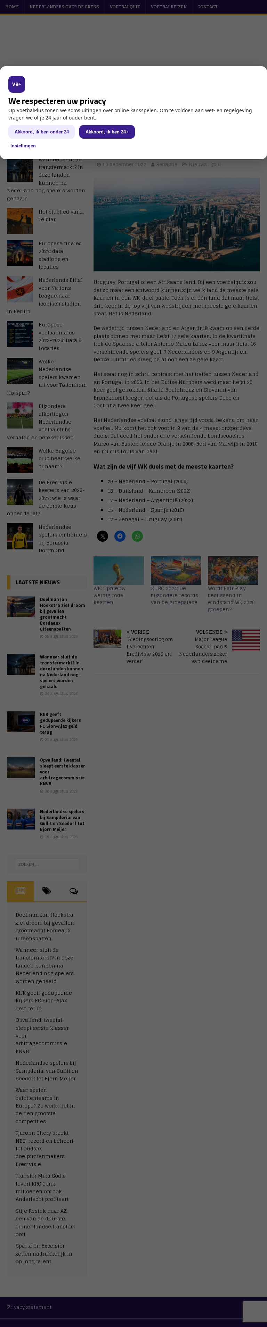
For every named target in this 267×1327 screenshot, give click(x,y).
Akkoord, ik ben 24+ (107, 131)
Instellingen (23, 145)
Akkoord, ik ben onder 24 (42, 131)
